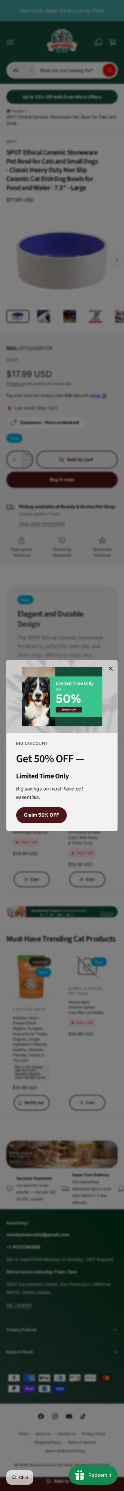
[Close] (110, 668)
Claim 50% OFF (41, 815)
